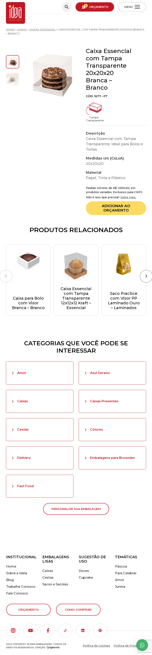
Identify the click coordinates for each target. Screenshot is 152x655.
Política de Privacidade (130, 645)
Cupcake (86, 577)
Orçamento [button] (96, 6)
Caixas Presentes (104, 401)
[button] (13, 630)
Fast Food (25, 486)
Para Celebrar (126, 573)
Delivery (24, 458)
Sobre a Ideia (16, 573)
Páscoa (121, 566)
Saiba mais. (128, 197)
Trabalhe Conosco (20, 587)
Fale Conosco (17, 593)
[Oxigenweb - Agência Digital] (53, 647)
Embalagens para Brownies (112, 458)
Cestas (23, 429)
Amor (21, 373)
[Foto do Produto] (52, 75)
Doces (84, 571)
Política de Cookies (96, 645)
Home (10, 29)
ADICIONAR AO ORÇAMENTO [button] (116, 208)
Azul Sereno (100, 373)
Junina (120, 587)
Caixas (22, 29)
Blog (10, 580)
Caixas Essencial (42, 29)
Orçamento (28, 609)
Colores (96, 429)
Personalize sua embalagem (76, 509)
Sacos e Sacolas (55, 584)
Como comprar (78, 609)
